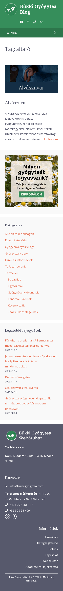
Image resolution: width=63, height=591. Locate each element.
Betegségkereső (47, 543)
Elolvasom (51, 139)
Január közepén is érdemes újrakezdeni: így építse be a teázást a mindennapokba (31, 361)
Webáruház (50, 561)
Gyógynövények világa (20, 247)
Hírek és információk (19, 260)
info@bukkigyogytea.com (26, 486)
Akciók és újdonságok (19, 234)
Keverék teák (16, 305)
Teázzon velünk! (15, 266)
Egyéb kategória (16, 240)
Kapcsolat (51, 555)
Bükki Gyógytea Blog (38, 9)
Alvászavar (16, 102)
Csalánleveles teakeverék (21, 388)
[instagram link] (7, 516)
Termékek (11, 273)
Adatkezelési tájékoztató (42, 567)
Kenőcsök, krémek (20, 299)
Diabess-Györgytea (17, 377)
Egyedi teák (15, 286)
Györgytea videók (16, 253)
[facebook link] (14, 516)
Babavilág (14, 279)
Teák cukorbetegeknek (23, 312)
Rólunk (53, 549)
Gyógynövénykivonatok (23, 292)
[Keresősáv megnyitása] (55, 32)
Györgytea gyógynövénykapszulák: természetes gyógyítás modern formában (28, 403)
